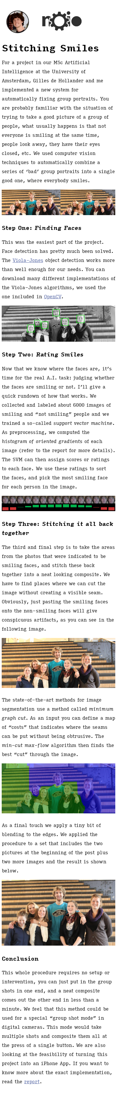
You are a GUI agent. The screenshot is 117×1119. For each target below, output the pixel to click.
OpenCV (52, 296)
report (31, 1081)
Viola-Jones (27, 260)
